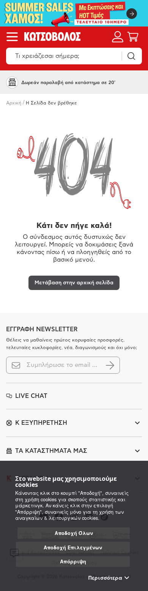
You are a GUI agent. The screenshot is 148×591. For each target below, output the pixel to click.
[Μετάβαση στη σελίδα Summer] (74, 13)
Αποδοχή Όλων (74, 533)
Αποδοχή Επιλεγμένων (73, 547)
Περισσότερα (105, 577)
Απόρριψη (73, 561)
